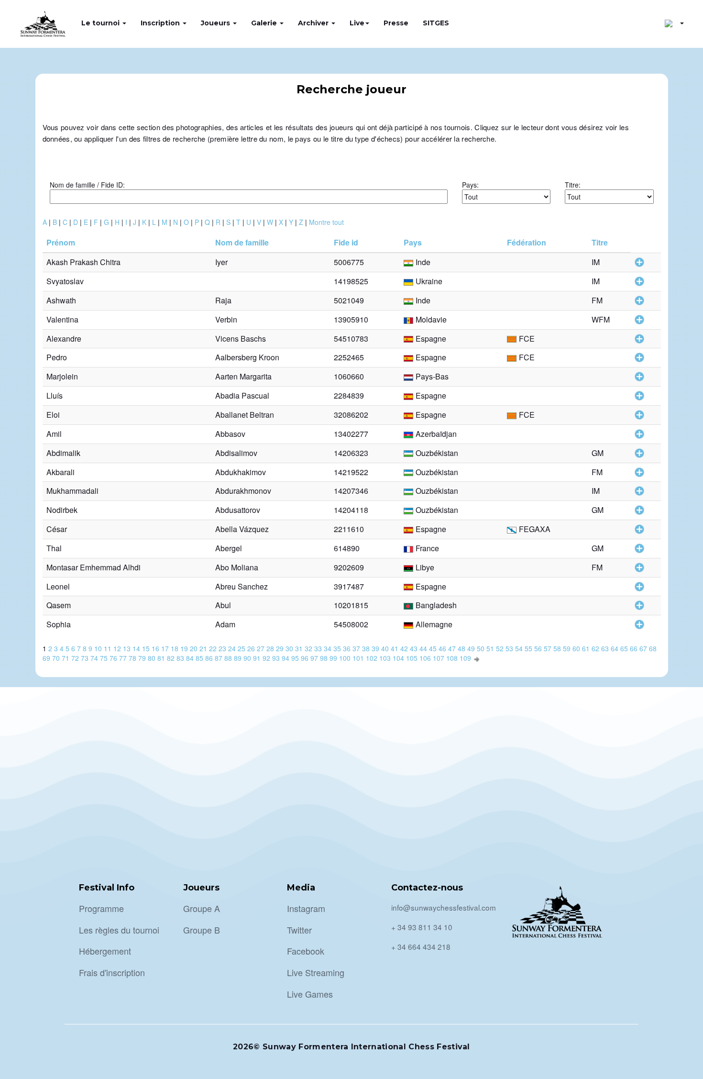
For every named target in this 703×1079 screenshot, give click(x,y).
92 (266, 658)
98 (324, 658)
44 (423, 648)
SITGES (436, 23)
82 (171, 658)
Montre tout (326, 222)
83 (180, 658)
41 (394, 648)
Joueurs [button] (216, 23)
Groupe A (201, 908)
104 (398, 658)
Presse (396, 23)
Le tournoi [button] (101, 23)
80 (151, 658)
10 (98, 648)
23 (222, 648)
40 (385, 648)
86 (209, 658)
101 (358, 658)
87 (218, 658)
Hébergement (105, 951)
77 (123, 658)
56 (538, 648)
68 (653, 648)
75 (104, 658)
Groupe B (201, 929)
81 (161, 658)
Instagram (306, 908)
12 (117, 648)
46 (442, 648)
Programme (101, 908)
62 (595, 648)
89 (238, 658)
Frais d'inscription (112, 972)
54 (519, 648)
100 (345, 658)
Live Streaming (315, 972)
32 (308, 648)
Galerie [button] (265, 23)
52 (500, 648)
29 (280, 648)
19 (184, 648)
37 (356, 648)
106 (425, 658)
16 (155, 648)
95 (295, 658)
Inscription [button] (161, 23)
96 (304, 658)
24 (232, 648)
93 (276, 658)
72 (75, 658)
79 (142, 658)
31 (299, 648)
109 (465, 658)
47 (452, 648)
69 (46, 658)
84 (190, 658)
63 (605, 648)
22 (213, 648)
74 (94, 658)
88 (228, 658)
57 (547, 648)
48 (461, 648)
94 (285, 658)
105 (411, 658)
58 (557, 648)
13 (127, 648)
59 (567, 648)
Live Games (310, 994)
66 (633, 648)
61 (586, 648)
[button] (674, 23)
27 (260, 648)
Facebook (305, 951)
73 (84, 658)
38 (366, 648)
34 (327, 648)
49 (471, 648)
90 (247, 658)
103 (385, 658)
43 (413, 648)
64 (614, 648)
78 (132, 658)
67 (643, 648)
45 (433, 648)
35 (337, 648)
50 (480, 648)
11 (107, 648)
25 (241, 648)
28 (270, 648)
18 (174, 648)
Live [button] (357, 23)
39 (375, 648)
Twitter (299, 929)
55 (528, 648)
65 (624, 648)
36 (347, 648)
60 (576, 648)
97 (314, 658)
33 (318, 648)
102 (371, 658)
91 (257, 658)
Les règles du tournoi (119, 929)
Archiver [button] (314, 23)
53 (509, 648)
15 (146, 648)
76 (113, 658)
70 (56, 658)
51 (490, 648)
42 (404, 648)
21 (203, 648)
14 (136, 648)
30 (289, 648)
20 (194, 648)
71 (65, 658)
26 (251, 648)
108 (452, 658)
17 (165, 648)
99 (333, 658)
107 (438, 658)
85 (199, 658)
